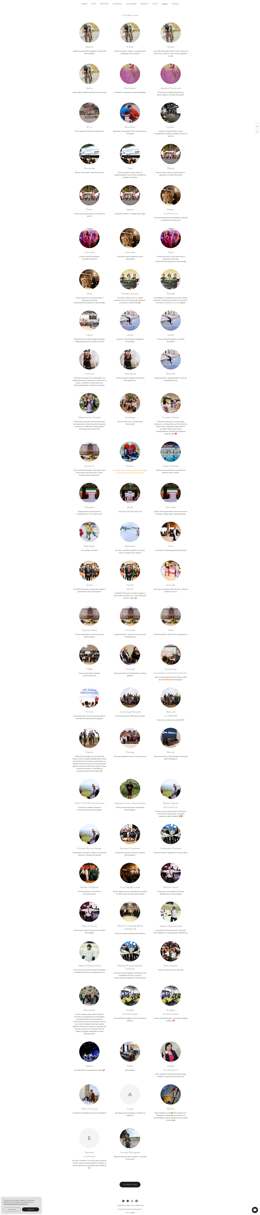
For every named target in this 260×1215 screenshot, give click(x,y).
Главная (84, 4)
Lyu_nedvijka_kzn (171, 1070)
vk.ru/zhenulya (89, 1156)
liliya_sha (130, 589)
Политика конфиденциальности (130, 1209)
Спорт (93, 4)
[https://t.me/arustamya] (128, 1201)
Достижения (131, 4)
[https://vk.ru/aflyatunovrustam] (123, 1201)
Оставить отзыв (131, 15)
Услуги (155, 4)
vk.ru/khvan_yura (171, 213)
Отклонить (12, 1209)
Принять (30, 1209)
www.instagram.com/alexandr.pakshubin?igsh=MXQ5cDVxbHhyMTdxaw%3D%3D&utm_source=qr (170, 673)
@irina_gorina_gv (171, 807)
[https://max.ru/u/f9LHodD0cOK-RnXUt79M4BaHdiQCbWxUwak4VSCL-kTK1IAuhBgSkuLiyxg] (136, 1201)
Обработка (144, 4)
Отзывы (165, 4)
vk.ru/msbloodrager (130, 1014)
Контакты (175, 4)
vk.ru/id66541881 (170, 716)
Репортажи (104, 4)
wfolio (132, 1212)
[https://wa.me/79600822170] (132, 1201)
